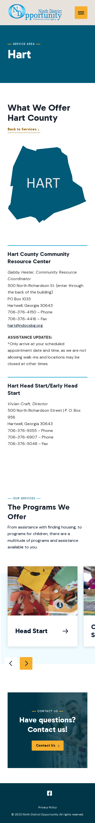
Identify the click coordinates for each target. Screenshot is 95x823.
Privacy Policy (47, 807)
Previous (11, 663)
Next (26, 663)
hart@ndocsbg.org (25, 325)
